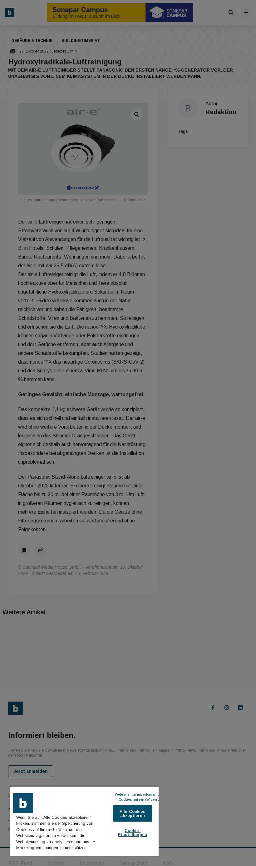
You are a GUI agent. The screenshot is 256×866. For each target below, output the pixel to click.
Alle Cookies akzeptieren (133, 813)
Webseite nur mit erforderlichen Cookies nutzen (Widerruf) (141, 797)
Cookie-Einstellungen (132, 832)
